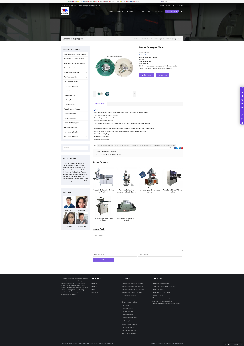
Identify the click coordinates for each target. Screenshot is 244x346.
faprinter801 (161, 289)
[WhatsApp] (180, 6)
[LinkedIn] (178, 6)
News (93, 289)
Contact (167, 5)
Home (111, 11)
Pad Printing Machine (70, 77)
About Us (94, 283)
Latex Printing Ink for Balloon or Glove (110, 154)
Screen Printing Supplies (71, 123)
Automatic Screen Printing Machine (75, 54)
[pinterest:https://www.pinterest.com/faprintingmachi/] (242, 96)
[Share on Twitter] (177, 148)
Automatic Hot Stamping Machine (74, 63)
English (165, 1)
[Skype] (182, 6)
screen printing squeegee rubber (142, 145)
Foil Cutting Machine (70, 113)
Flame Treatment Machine (72, 109)
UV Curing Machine (70, 100)
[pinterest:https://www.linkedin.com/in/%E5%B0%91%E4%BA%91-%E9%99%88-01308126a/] (242, 103)
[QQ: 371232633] (242, 122)
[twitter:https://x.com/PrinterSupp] (242, 92)
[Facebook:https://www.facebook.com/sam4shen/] (242, 88)
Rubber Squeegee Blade (105, 145)
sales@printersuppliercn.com (91, 5)
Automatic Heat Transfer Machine (74, 68)
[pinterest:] (242, 100)
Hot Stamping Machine (71, 81)
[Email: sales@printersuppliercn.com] (242, 119)
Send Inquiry (148, 75)
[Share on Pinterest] (182, 148)
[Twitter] (176, 6)
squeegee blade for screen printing (164, 145)
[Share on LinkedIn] (179, 148)
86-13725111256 (164, 292)
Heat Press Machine (70, 118)
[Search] (85, 148)
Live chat (164, 75)
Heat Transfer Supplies (71, 136)
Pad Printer (125, 305)
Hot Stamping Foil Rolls (109, 151)
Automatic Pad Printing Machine (74, 59)
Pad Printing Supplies (70, 127)
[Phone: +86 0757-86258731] (242, 107)
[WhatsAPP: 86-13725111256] (242, 115)
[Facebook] (174, 6)
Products (94, 286)
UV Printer (67, 91)
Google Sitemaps (178, 343)
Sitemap (168, 343)
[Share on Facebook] (175, 148)
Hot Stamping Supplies (71, 132)
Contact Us (95, 292)
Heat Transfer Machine (71, 86)
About (162, 5)
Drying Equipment (69, 104)
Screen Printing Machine (71, 72)
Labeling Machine (69, 95)
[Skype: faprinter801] (242, 111)
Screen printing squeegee (122, 145)
